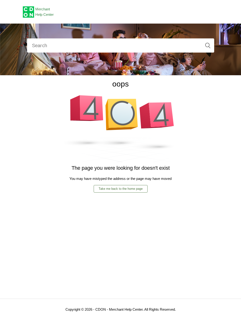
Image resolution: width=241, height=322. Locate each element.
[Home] (28, 11)
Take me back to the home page (121, 188)
